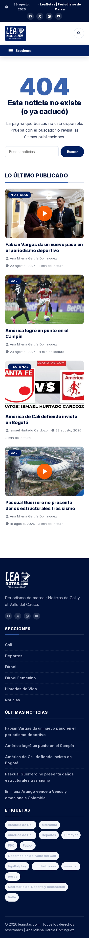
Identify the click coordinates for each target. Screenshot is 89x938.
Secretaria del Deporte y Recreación (36, 887)
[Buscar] (79, 33)
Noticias (19, 195)
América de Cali (20, 835)
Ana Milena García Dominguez (33, 258)
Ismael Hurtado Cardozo (29, 430)
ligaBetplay (17, 866)
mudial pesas (45, 866)
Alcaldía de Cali (20, 825)
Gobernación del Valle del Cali (32, 856)
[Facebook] (30, 16)
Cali (15, 281)
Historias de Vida (21, 688)
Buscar (72, 152)
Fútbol (10, 666)
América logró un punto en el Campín (39, 745)
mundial (70, 866)
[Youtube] (58, 16)
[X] (39, 16)
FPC (11, 845)
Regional (20, 367)
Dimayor (71, 835)
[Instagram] (49, 16)
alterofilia (49, 825)
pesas (12, 876)
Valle (12, 897)
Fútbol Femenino (20, 678)
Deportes (13, 656)
